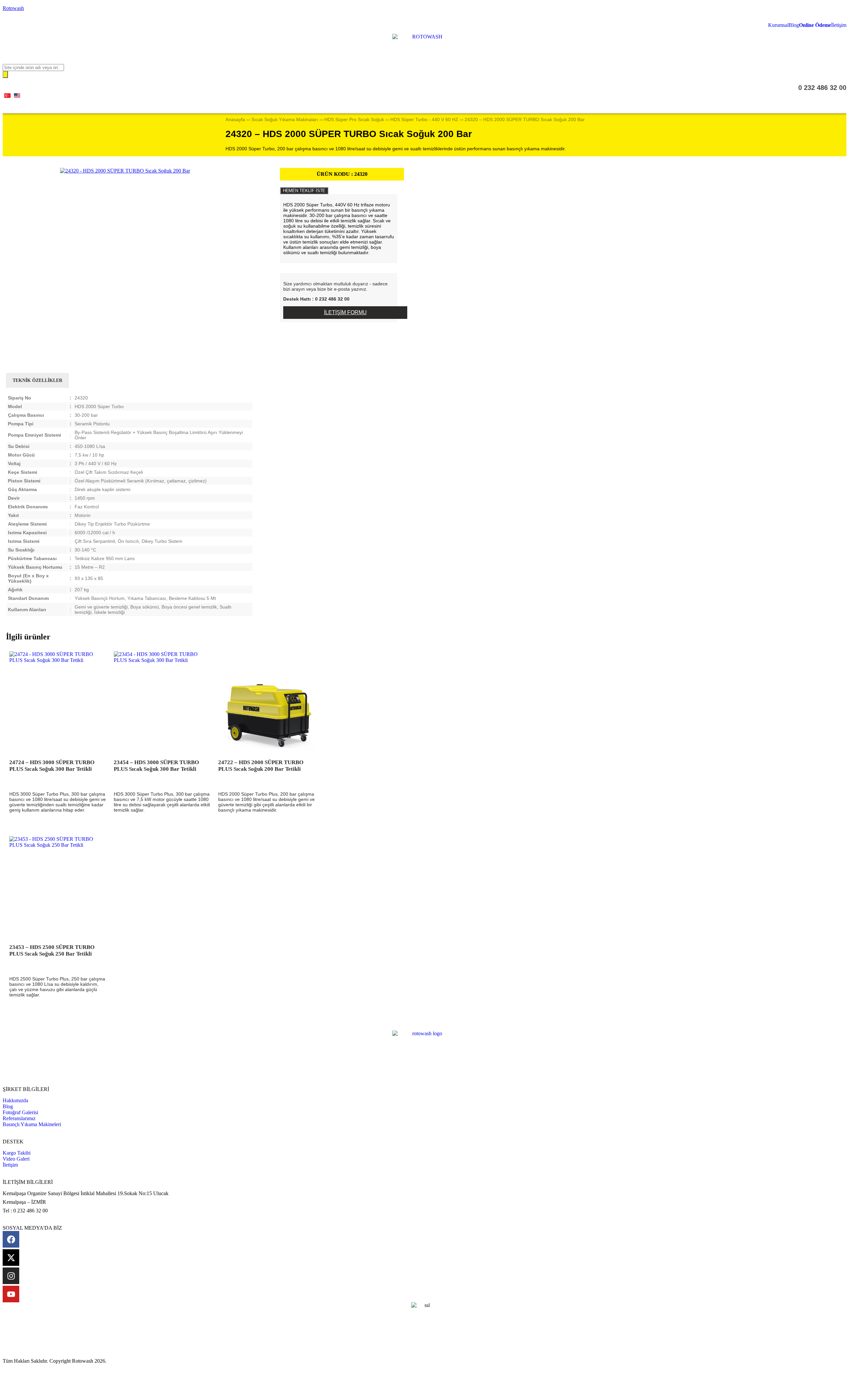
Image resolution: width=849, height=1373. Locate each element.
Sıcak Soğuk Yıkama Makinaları (284, 119)
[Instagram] (11, 1275)
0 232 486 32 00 (822, 87)
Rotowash (13, 8)
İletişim (838, 25)
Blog (794, 25)
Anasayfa (235, 119)
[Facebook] (11, 1239)
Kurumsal (778, 25)
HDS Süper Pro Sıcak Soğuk (354, 119)
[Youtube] (11, 1294)
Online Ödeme (815, 25)
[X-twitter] (11, 1257)
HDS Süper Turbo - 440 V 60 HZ (424, 119)
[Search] (5, 74)
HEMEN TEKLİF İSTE (304, 190)
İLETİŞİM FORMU (345, 312)
